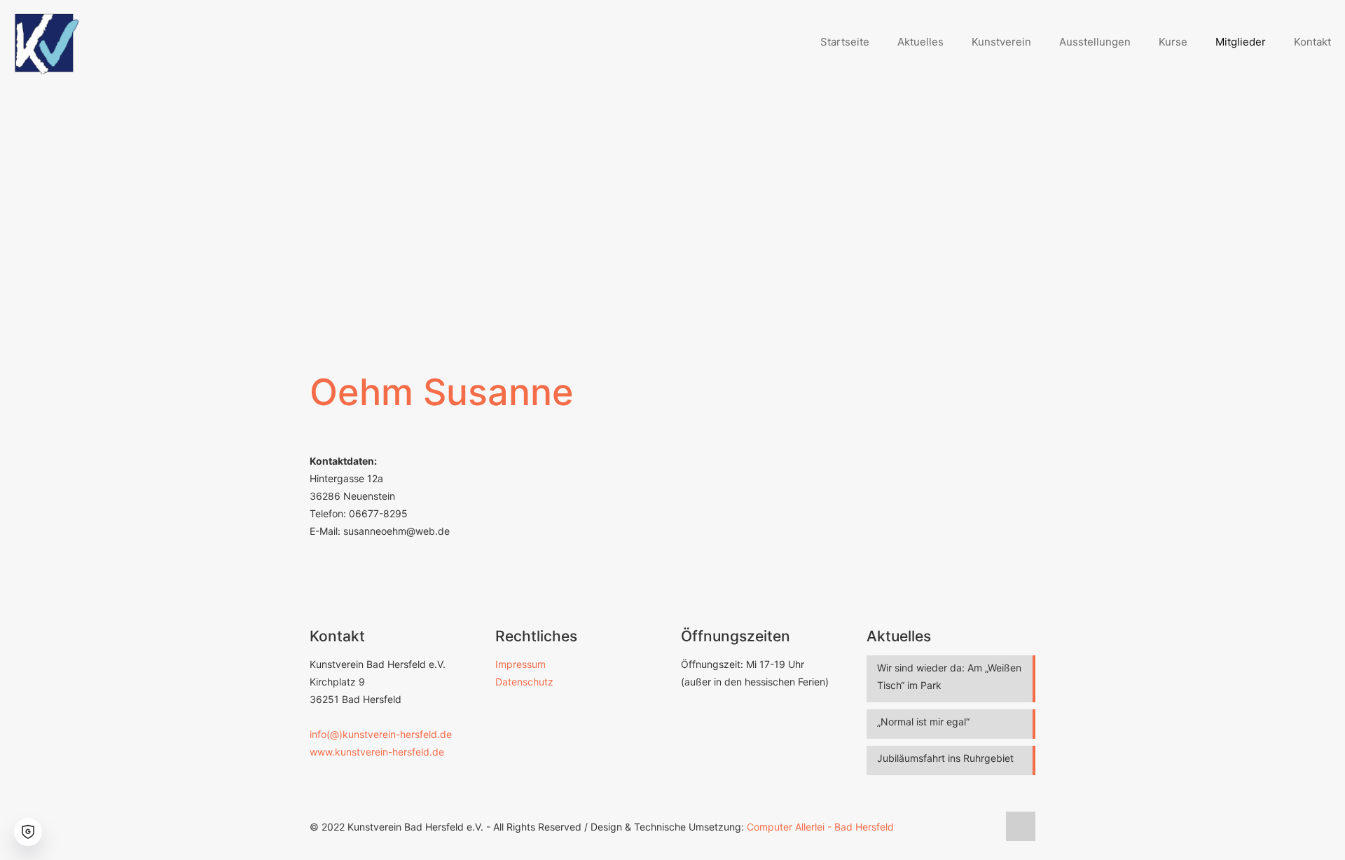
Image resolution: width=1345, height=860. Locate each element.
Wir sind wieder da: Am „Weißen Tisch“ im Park (949, 676)
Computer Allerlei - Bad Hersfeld (820, 827)
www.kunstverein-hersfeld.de (377, 752)
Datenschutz (524, 682)
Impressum (520, 664)
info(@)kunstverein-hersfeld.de (381, 734)
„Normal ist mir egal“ (923, 722)
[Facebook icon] (986, 826)
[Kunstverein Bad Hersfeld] (47, 42)
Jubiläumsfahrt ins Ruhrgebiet (945, 758)
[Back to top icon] (1020, 826)
